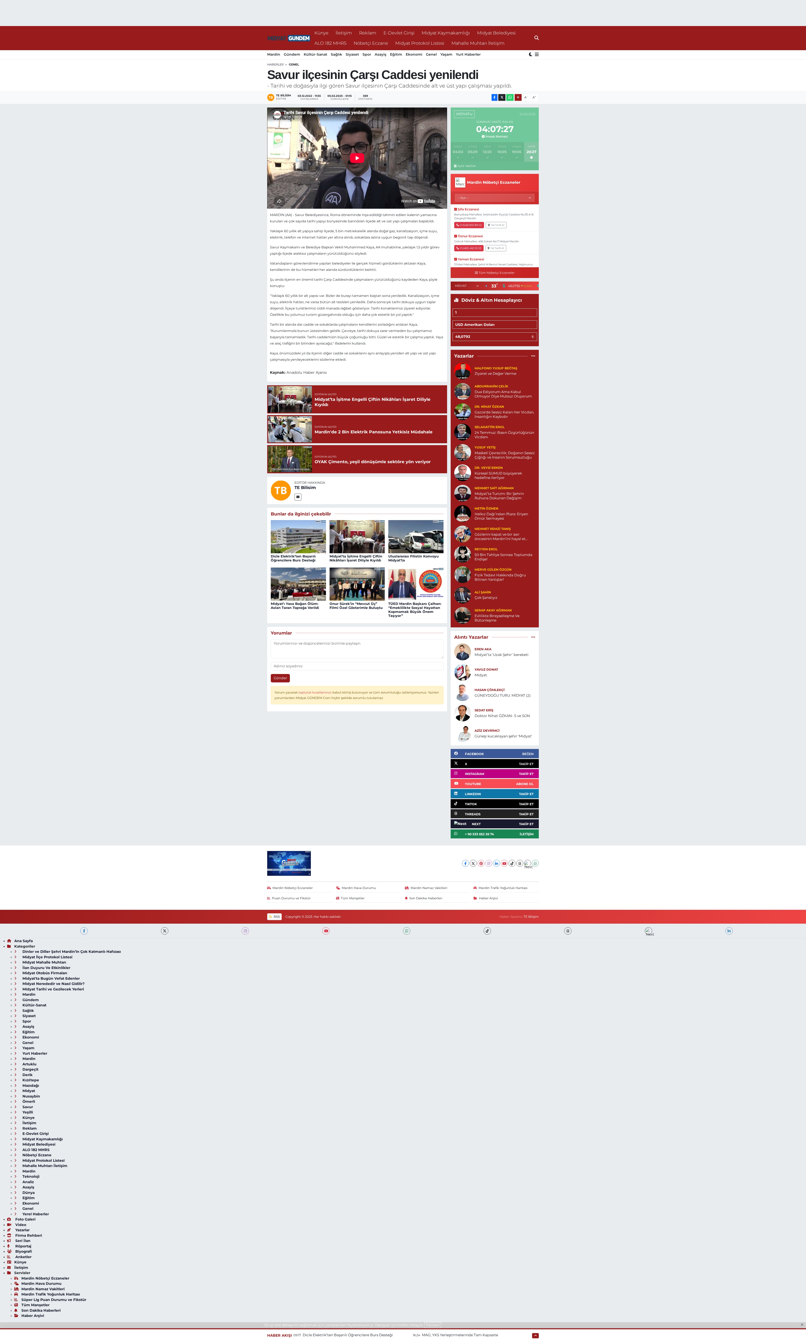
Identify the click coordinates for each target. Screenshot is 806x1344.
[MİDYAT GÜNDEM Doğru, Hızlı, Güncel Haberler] (289, 38)
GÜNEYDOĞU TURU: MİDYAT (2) (503, 695)
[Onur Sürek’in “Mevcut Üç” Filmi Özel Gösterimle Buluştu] (357, 584)
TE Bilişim (531, 917)
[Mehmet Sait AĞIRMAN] (462, 493)
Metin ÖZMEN (486, 508)
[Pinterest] (481, 863)
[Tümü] (533, 356)
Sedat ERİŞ (484, 710)
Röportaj (22, 1246)
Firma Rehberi (28, 1235)
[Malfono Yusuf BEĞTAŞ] (462, 370)
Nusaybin (30, 1096)
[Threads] (519, 863)
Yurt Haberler (468, 54)
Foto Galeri (24, 1219)
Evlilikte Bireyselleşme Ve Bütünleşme (497, 618)
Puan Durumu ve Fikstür (291, 898)
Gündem (292, 54)
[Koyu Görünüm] (531, 54)
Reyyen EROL (486, 549)
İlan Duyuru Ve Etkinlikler (45, 968)
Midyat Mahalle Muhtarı (43, 962)
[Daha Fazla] (518, 97)
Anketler (22, 1257)
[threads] (568, 931)
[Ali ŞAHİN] (462, 595)
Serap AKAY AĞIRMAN (493, 610)
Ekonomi (414, 54)
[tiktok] (487, 931)
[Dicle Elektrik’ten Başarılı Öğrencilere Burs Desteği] (298, 536)
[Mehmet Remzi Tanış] (462, 533)
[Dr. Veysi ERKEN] (462, 472)
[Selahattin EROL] (462, 432)
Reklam (367, 32)
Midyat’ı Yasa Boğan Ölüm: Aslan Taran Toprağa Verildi (295, 606)
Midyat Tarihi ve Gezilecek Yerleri (52, 989)
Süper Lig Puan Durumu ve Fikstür (53, 1300)
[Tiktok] (512, 863)
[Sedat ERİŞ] (462, 713)
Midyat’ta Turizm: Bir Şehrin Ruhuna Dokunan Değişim (499, 496)
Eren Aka (483, 649)
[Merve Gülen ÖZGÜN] (462, 574)
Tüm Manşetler (353, 898)
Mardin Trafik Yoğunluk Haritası (503, 888)
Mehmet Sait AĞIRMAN (494, 488)
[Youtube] (504, 863)
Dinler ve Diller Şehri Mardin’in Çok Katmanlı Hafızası (71, 951)
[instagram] (245, 931)
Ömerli (28, 1101)
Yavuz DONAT (486, 669)
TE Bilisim (305, 487)
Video (20, 1225)
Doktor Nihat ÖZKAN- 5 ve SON (502, 716)
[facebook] (84, 931)
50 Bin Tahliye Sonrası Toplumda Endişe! (503, 557)
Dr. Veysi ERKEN (489, 468)
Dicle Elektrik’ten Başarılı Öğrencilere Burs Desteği (293, 558)
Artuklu (29, 1064)
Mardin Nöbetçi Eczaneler (292, 888)
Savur (27, 1107)
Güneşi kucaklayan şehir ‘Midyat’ (503, 736)
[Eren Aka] (462, 651)
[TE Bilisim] (281, 490)
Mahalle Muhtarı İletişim (478, 43)
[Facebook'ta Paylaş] (494, 97)
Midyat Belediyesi (496, 32)
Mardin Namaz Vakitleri (429, 888)
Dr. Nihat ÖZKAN (489, 407)
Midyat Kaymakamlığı (446, 32)
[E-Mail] (297, 497)
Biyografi (23, 1251)
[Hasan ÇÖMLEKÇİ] (462, 692)
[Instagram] (488, 863)
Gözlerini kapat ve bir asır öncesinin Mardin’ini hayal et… (501, 536)
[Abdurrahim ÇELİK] (462, 391)
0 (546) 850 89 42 (471, 225)
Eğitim (396, 54)
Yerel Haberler (35, 1214)
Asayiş (380, 54)
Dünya (28, 1193)
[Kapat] (803, 1325)
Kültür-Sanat (315, 54)
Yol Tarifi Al (497, 225)
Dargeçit (29, 1069)
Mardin (273, 54)
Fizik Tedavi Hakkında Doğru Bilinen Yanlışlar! (500, 577)
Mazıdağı (30, 1085)
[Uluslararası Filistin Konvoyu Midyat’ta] (416, 536)
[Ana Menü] (536, 54)
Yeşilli (27, 1112)
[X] (473, 863)
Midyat (481, 675)
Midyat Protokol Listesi (419, 43)
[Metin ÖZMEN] (462, 513)
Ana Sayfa (23, 941)
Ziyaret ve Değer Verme (495, 373)
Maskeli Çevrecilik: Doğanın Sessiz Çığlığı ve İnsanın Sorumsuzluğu (505, 455)
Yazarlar (22, 1230)
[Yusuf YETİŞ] (462, 452)
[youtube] (326, 931)
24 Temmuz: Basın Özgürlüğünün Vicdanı (504, 434)
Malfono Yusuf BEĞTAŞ (496, 368)
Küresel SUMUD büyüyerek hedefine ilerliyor (498, 475)
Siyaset (352, 54)
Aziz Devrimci (487, 731)
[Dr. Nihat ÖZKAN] (462, 411)
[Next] (527, 863)
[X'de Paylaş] (501, 97)
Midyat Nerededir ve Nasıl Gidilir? (53, 984)
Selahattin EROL (490, 427)
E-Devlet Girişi (399, 32)
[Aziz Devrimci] (462, 733)
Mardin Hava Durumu (359, 888)
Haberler (275, 64)
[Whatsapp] (535, 863)
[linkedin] (729, 931)
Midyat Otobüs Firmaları (44, 973)
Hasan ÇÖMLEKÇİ (490, 690)
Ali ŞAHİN (483, 592)
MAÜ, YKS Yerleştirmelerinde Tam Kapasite (460, 1335)
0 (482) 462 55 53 (470, 248)
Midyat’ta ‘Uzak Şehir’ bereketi (502, 655)
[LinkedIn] (496, 863)
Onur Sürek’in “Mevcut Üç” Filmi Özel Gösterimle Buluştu (356, 606)
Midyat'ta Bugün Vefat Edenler (50, 978)
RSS (276, 917)
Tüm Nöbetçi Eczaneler (497, 273)
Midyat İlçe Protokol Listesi (46, 957)
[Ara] (536, 38)
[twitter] (164, 931)
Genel (431, 54)
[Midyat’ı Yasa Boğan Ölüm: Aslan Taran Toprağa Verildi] (298, 584)
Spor (366, 54)
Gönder (280, 678)
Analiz (27, 1182)
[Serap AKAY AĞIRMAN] (462, 615)
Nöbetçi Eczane (371, 43)
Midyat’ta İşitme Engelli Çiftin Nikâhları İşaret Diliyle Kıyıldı (356, 558)
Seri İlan (22, 1241)
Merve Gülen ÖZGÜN (493, 570)
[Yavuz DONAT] (462, 672)
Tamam (433, 1325)
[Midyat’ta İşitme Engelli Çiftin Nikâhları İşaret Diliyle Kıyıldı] (357, 536)
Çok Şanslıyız (486, 597)
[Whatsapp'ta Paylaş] (510, 97)
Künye (321, 32)
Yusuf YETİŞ (485, 447)
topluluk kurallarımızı (315, 692)
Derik (27, 1075)
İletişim (344, 32)
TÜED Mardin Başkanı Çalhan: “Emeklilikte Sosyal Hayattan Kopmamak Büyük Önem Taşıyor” (414, 610)
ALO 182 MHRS (330, 43)
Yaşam (446, 54)
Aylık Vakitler (466, 166)
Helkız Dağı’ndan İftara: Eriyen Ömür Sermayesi (501, 516)
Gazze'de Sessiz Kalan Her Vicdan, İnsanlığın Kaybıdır (504, 414)
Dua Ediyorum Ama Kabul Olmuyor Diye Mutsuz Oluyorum (503, 394)
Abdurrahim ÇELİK (491, 386)
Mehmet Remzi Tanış (493, 529)
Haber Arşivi (488, 898)
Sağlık (336, 54)
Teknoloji (30, 1176)
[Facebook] (465, 863)
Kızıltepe (30, 1080)
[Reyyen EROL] (462, 554)
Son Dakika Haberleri (425, 898)
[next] (648, 931)
